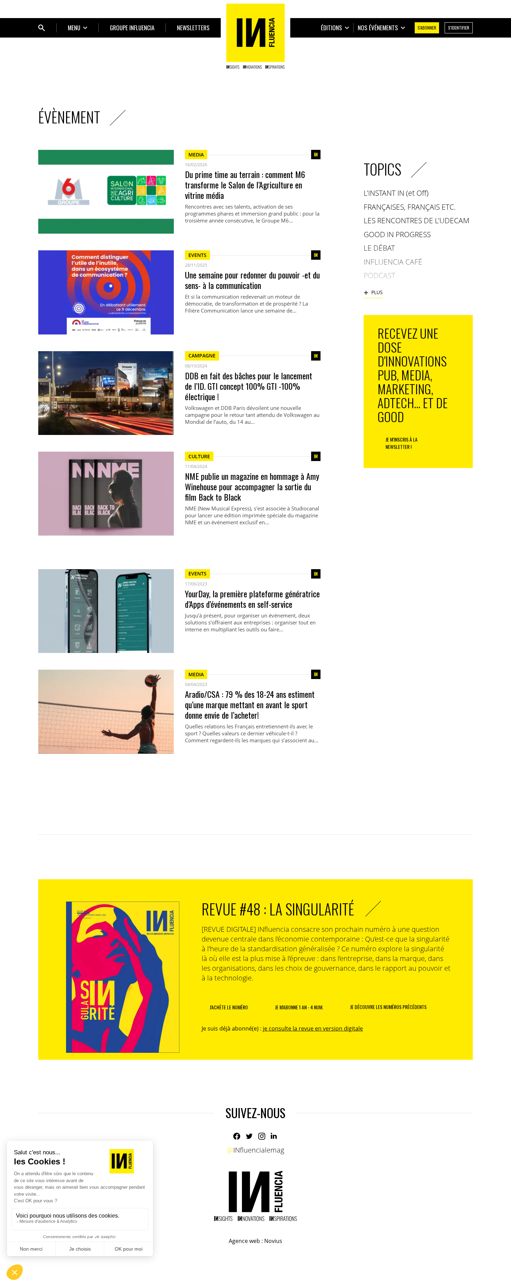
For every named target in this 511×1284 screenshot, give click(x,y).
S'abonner (426, 28)
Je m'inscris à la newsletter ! (401, 443)
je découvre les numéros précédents (388, 1006)
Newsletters (193, 27)
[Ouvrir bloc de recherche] (41, 28)
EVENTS (197, 255)
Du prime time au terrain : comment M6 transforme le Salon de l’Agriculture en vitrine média (245, 184)
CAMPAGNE (202, 355)
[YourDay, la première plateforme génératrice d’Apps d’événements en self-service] (106, 611)
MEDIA (196, 154)
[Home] (255, 36)
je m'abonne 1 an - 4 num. (299, 1007)
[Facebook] (236, 1136)
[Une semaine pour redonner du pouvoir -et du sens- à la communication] (106, 292)
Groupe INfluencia (132, 27)
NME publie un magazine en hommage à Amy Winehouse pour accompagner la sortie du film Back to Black (252, 486)
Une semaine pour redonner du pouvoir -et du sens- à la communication (252, 279)
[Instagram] (261, 1136)
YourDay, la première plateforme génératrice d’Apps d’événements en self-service (252, 598)
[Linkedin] (274, 1136)
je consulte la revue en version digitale (313, 1028)
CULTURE (199, 456)
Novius (273, 1241)
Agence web (244, 1241)
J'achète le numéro (229, 1007)
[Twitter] (249, 1136)
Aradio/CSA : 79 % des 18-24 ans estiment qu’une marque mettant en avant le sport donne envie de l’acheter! (250, 704)
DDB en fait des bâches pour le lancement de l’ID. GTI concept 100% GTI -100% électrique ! (248, 386)
